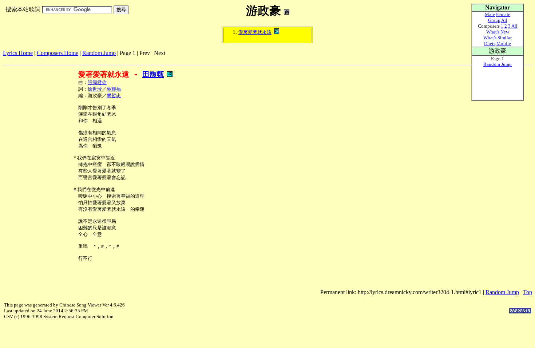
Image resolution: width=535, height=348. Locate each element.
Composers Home (57, 53)
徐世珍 (95, 89)
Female (503, 14)
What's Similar (497, 37)
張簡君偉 (97, 82)
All (504, 20)
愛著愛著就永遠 (255, 32)
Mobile (503, 43)
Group (494, 20)
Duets (489, 43)
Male (490, 14)
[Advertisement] (135, 59)
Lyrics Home (18, 53)
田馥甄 (153, 74)
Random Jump (99, 53)
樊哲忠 (114, 95)
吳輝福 (114, 89)
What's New (497, 32)
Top (527, 292)
